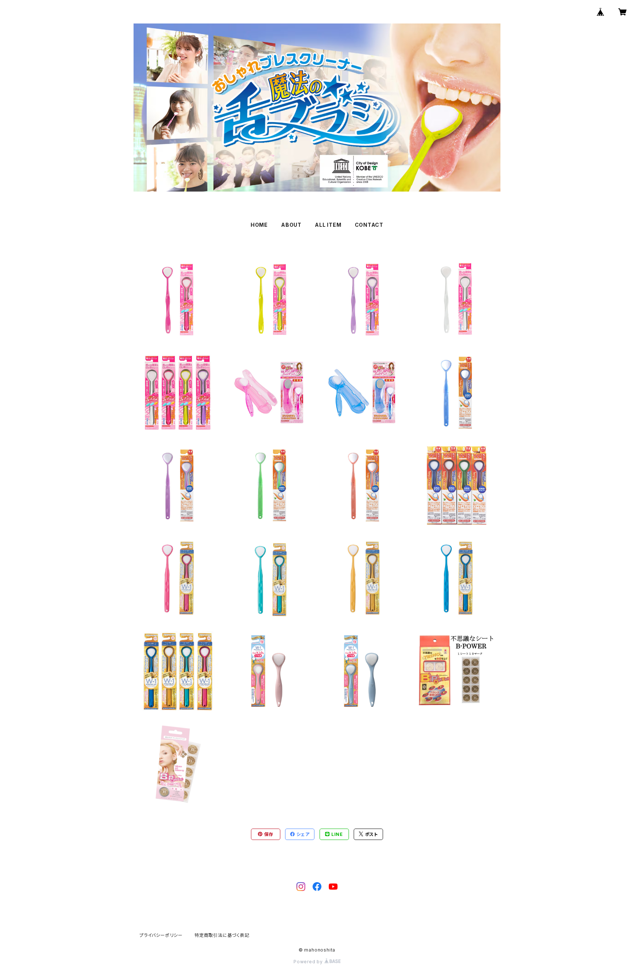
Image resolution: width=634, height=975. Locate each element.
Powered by (309, 961)
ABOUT (291, 225)
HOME (259, 225)
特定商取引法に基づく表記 (221, 935)
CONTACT (369, 225)
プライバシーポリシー (161, 935)
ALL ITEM (328, 225)
